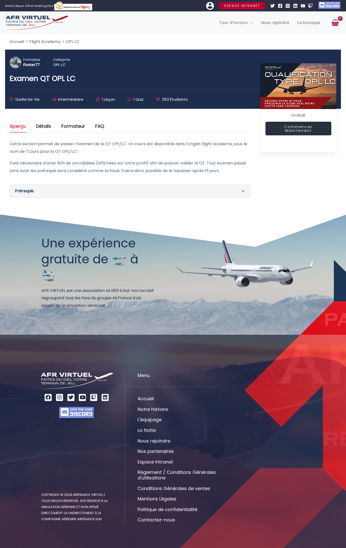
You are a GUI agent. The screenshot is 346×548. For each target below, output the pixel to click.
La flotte (147, 430)
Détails (43, 126)
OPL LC (59, 64)
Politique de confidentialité (167, 509)
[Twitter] (272, 6)
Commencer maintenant (298, 128)
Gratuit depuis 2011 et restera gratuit (29, 6)
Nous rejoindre (154, 441)
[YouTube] (303, 6)
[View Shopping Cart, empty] (335, 23)
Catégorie (61, 59)
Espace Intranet (155, 462)
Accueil (146, 398)
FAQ (99, 126)
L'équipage (150, 419)
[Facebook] (280, 6)
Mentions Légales (157, 499)
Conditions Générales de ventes (174, 488)
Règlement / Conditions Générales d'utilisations (177, 475)
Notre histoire (153, 409)
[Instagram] (287, 6)
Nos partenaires (156, 451)
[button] (242, 5)
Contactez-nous (156, 520)
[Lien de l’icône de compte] (210, 6)
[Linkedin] (295, 6)
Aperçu (18, 126)
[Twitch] (310, 6)
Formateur (32, 59)
